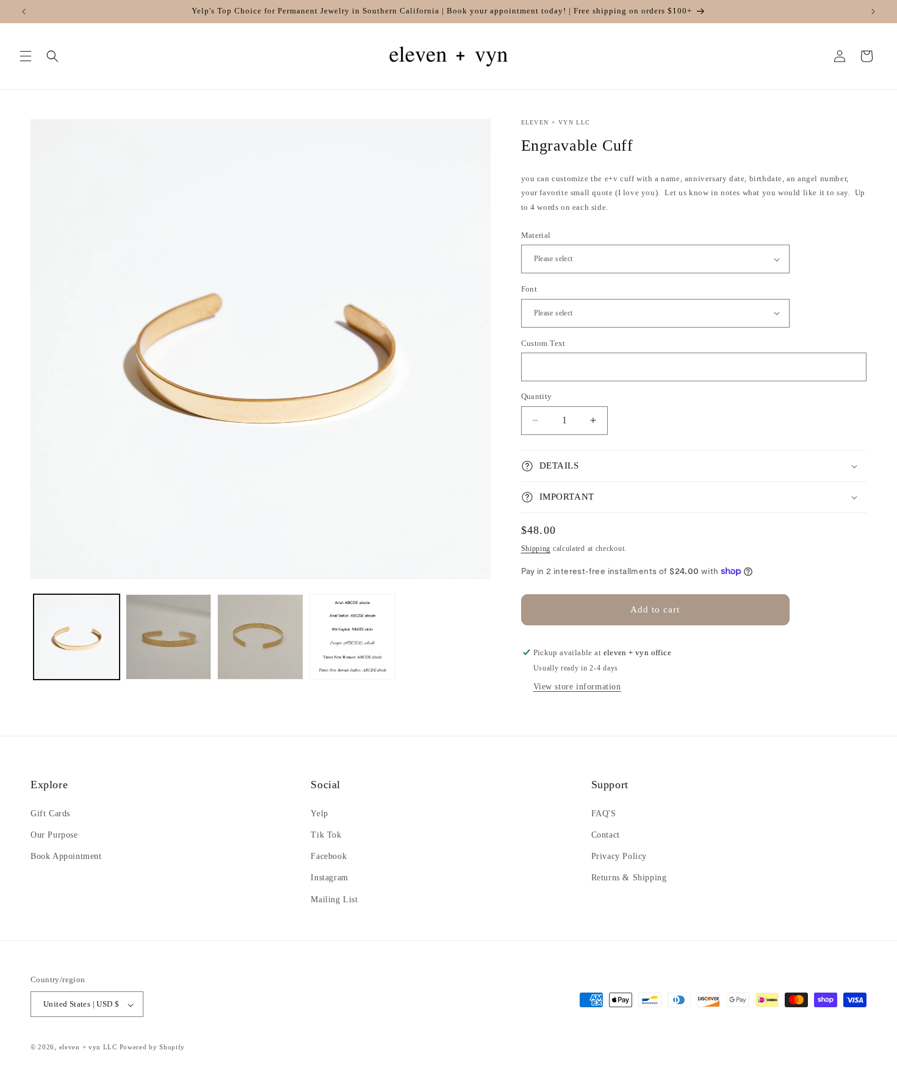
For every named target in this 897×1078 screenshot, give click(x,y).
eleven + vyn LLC (88, 1047)
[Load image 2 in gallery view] (169, 637)
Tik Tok (326, 834)
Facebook (329, 856)
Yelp (319, 812)
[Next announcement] (873, 11)
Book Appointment (66, 856)
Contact (605, 834)
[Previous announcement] (23, 11)
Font (529, 288)
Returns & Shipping (629, 877)
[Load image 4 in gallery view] (352, 637)
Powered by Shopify (153, 1047)
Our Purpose (54, 834)
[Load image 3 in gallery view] (260, 637)
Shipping (536, 548)
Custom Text (543, 343)
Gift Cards (50, 812)
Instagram (329, 877)
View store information (577, 686)
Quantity (536, 396)
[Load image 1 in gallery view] (77, 637)
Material (536, 235)
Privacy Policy (619, 856)
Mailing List (334, 899)
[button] (25, 56)
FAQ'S (603, 812)
